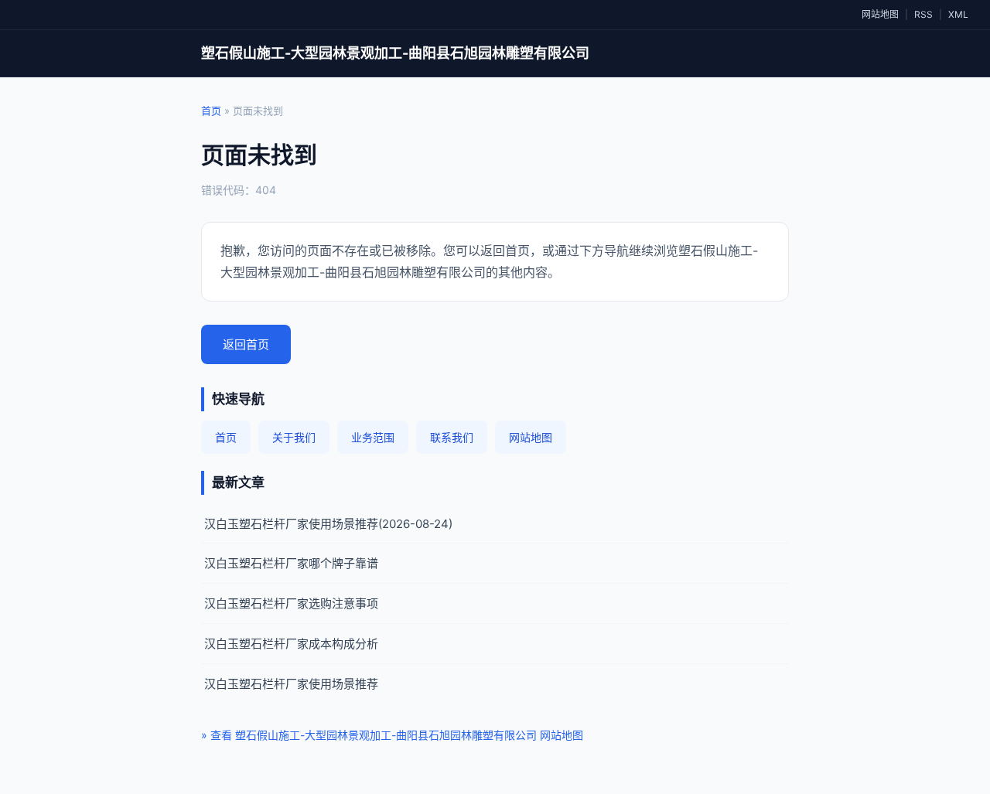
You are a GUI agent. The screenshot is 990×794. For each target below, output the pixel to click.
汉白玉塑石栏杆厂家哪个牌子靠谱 (291, 563)
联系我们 (451, 437)
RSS (923, 14)
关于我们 (294, 437)
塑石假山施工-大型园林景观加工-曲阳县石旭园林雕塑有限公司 (395, 53)
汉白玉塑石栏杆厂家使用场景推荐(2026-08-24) (328, 523)
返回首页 (246, 344)
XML (958, 14)
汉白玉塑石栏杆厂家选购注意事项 (291, 603)
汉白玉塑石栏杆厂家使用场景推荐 (291, 683)
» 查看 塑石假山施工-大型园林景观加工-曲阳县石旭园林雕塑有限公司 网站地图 (392, 734)
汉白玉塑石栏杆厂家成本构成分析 (291, 643)
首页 (211, 110)
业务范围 (372, 437)
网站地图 (880, 14)
